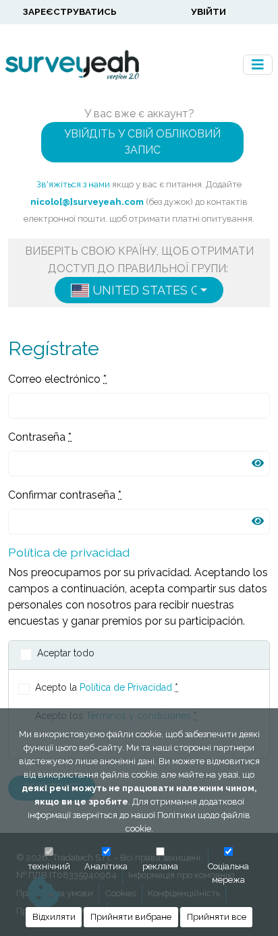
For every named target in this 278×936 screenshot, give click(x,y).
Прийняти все (216, 917)
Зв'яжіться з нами (73, 184)
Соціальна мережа (228, 873)
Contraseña (40, 437)
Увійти (208, 11)
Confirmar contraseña (64, 495)
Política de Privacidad (126, 687)
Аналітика (106, 866)
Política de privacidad (69, 552)
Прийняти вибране (130, 917)
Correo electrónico (57, 379)
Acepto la (106, 687)
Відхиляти (54, 917)
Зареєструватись (70, 11)
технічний (49, 866)
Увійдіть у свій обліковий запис (142, 141)
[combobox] (139, 290)
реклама (160, 866)
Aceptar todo (65, 653)
